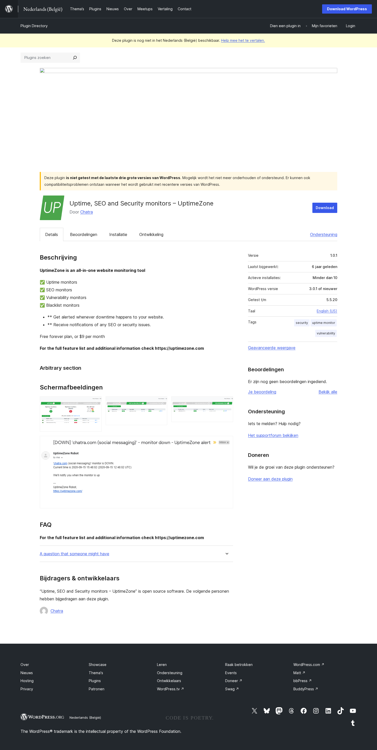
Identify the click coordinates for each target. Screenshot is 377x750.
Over (25, 664)
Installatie (118, 234)
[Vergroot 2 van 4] (160, 403)
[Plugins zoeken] (75, 58)
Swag (232, 689)
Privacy (27, 689)
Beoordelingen (83, 234)
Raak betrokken (239, 664)
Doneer (233, 681)
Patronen (96, 689)
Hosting (27, 681)
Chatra (86, 211)
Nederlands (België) (85, 717)
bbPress (302, 681)
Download (325, 208)
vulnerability (326, 333)
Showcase (97, 664)
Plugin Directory (34, 26)
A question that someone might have (74, 553)
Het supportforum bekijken (273, 435)
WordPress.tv (170, 689)
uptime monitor (323, 323)
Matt (299, 673)
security (302, 323)
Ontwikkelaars (169, 681)
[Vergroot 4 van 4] (226, 442)
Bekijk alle (328, 391)
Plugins (95, 681)
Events (231, 673)
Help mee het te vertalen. (243, 40)
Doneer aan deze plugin (270, 478)
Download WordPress (347, 9)
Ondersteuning (323, 234)
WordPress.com (308, 664)
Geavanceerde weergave (271, 347)
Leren (162, 664)
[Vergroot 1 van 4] (94, 403)
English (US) (327, 311)
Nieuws (27, 673)
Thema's (96, 673)
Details (51, 234)
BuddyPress (305, 689)
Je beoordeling (262, 391)
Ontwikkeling (151, 234)
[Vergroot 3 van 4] (226, 403)
